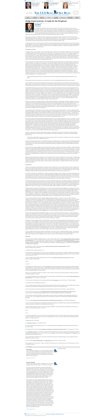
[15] (53, 121)
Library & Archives (77, 18)
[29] (69, 222)
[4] (38, 69)
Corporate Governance (35, 18)
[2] (51, 56)
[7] (29, 77)
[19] (75, 148)
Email (62, 414)
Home (37, 414)
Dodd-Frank (63, 17)
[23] (46, 189)
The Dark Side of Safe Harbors (73, 4)
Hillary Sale (52, 5)
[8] (25, 266)
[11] (31, 103)
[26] (74, 204)
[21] (65, 152)
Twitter (52, 1)
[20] (52, 150)
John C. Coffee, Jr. (35, 6)
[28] (26, 336)
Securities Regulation (56, 18)
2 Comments (37, 26)
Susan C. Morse (72, 5)
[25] (37, 202)
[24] (32, 191)
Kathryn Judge (75, 14)
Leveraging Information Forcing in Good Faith (54, 4)
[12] (26, 282)
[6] (25, 261)
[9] (61, 92)
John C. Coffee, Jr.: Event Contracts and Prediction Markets (36, 4)
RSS (50, 1)
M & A (49, 17)
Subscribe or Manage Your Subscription (53, 414)
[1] (37, 54)
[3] (25, 250)
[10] (40, 95)
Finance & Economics (42, 18)
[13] (70, 112)
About (40, 414)
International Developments (70, 18)
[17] (48, 138)
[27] (78, 209)
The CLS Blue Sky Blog (52, 12)
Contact (43, 414)
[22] (62, 169)
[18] (32, 143)
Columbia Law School (30, 0)
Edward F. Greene (76, 13)
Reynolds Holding (29, 13)
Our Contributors (28, 18)
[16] (57, 122)
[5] (72, 70)
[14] (64, 116)
